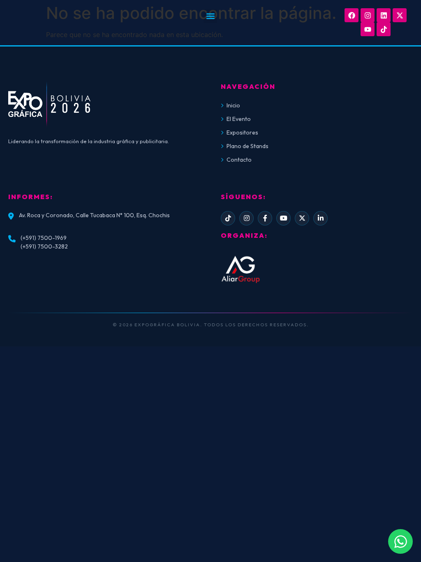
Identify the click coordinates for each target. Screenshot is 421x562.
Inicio (233, 105)
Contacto (239, 159)
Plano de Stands (247, 146)
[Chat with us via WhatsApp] (400, 541)
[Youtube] (368, 29)
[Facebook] (352, 15)
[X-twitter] (400, 15)
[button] (210, 16)
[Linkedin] (384, 15)
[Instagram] (368, 15)
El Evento (239, 119)
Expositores (242, 132)
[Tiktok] (384, 29)
